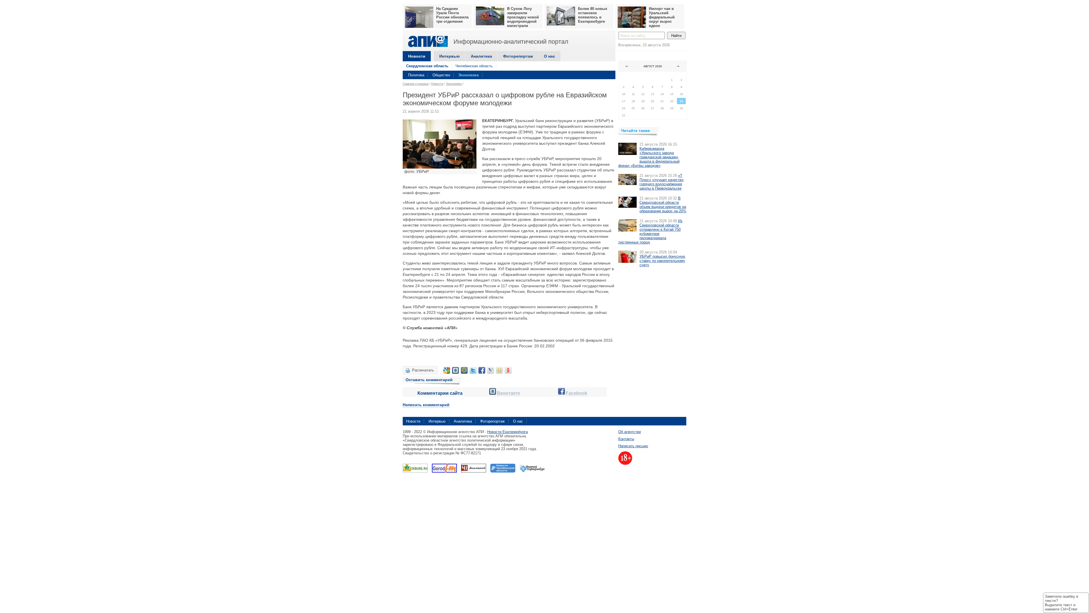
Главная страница (416, 83)
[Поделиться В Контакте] (455, 370)
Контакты (626, 439)
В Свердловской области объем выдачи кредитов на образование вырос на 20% (663, 204)
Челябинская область (474, 66)
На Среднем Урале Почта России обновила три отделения (452, 15)
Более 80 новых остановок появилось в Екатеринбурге (592, 15)
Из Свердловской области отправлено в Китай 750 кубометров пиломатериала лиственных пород (650, 231)
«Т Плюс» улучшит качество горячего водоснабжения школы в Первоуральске (661, 181)
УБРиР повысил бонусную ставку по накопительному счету (662, 260)
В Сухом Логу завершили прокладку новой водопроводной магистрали (523, 17)
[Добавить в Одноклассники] (499, 370)
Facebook (576, 393)
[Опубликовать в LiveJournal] (490, 370)
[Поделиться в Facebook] (481, 370)
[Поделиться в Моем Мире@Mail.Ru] (464, 370)
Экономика (468, 75)
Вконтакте (508, 393)
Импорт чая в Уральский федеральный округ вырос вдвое (662, 17)
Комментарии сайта (440, 393)
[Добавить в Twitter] (473, 370)
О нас (549, 56)
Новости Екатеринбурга (507, 432)
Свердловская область (427, 66)
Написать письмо (633, 446)
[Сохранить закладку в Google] (446, 370)
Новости (416, 56)
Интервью (449, 56)
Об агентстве (629, 432)
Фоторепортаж (518, 56)
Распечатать (423, 370)
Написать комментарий (426, 404)
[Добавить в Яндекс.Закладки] (508, 370)
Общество (441, 75)
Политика (416, 75)
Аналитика (481, 56)
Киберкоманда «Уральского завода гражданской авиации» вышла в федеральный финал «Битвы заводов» (648, 157)
